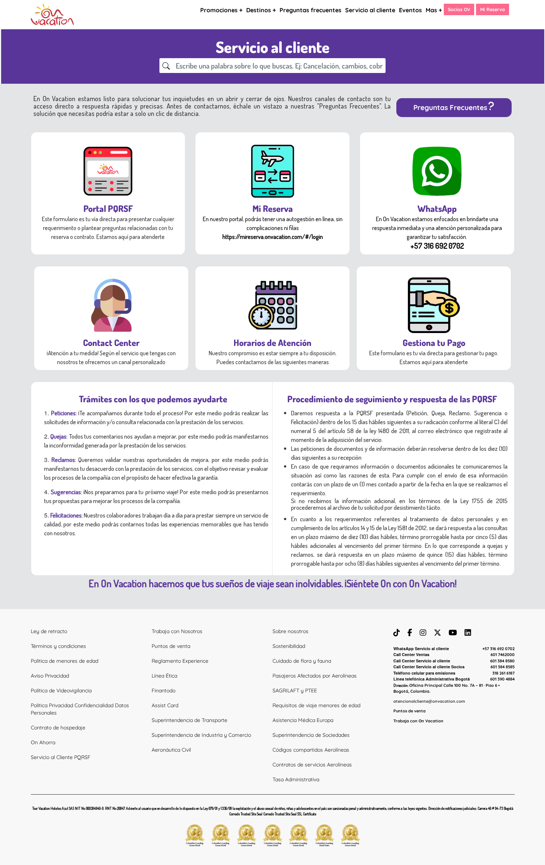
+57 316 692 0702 (498, 648)
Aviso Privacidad (50, 675)
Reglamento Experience (180, 661)
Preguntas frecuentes (310, 10)
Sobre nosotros (290, 631)
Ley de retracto (49, 631)
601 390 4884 (502, 679)
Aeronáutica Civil (171, 749)
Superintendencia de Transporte (189, 720)
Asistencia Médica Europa (302, 720)
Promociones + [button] (221, 10)
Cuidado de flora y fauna (301, 661)
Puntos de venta (171, 646)
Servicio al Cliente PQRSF (60, 757)
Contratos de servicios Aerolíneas (312, 764)
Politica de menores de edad (64, 661)
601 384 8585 (503, 666)
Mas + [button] (434, 10)
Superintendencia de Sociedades (311, 735)
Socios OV (459, 9)
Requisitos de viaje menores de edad (316, 705)
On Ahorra (43, 742)
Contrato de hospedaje (58, 727)
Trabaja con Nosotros (177, 631)
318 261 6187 (503, 673)
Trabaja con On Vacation (418, 720)
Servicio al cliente (370, 10)
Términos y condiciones (58, 646)
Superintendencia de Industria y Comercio (201, 735)
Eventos (410, 10)
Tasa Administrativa (295, 779)
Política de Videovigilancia (61, 690)
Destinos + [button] (261, 10)
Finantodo (163, 690)
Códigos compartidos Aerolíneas (310, 749)
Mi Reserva (492, 9)
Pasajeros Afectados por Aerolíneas (314, 675)
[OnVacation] (52, 14)
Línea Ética (164, 675)
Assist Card (165, 705)
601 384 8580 (502, 660)
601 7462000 (503, 654)
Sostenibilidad (288, 646)
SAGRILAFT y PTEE (294, 690)
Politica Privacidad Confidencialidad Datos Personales (80, 709)
